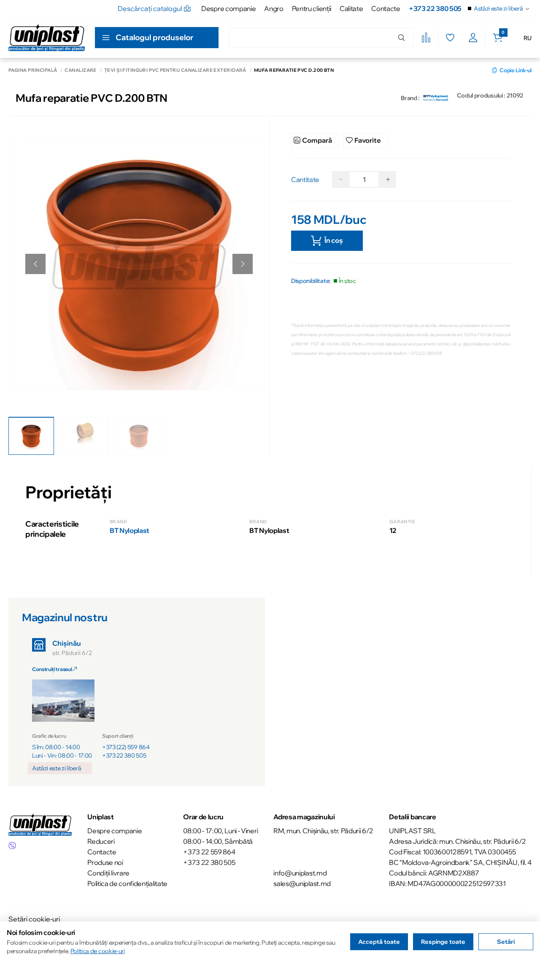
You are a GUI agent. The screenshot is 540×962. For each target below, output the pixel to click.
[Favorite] (450, 37)
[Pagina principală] (46, 37)
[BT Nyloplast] (435, 98)
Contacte (385, 8)
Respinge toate (443, 942)
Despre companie (228, 8)
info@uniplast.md (300, 873)
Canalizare (80, 70)
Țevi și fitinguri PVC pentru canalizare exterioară (175, 70)
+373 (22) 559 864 (126, 747)
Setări (506, 942)
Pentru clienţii (311, 8)
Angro (273, 8)
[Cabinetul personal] (473, 37)
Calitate (351, 8)
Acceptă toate (379, 942)
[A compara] (426, 37)
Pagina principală (32, 70)
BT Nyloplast (129, 530)
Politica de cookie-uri (97, 951)
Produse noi (105, 862)
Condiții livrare (108, 873)
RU (528, 38)
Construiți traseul (52, 669)
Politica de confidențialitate (127, 883)
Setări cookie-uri (34, 919)
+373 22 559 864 (209, 852)
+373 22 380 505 (435, 8)
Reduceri (100, 841)
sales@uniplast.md (302, 883)
